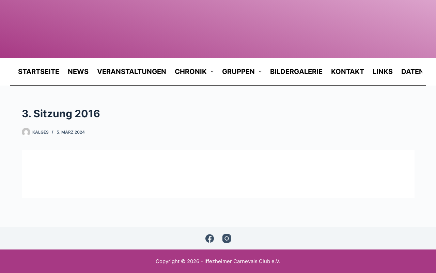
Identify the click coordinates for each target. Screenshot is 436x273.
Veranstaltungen (131, 71)
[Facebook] (209, 238)
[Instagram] (226, 238)
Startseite (38, 71)
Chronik (191, 71)
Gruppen (238, 71)
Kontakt (347, 71)
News (78, 71)
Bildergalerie (296, 71)
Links (383, 71)
